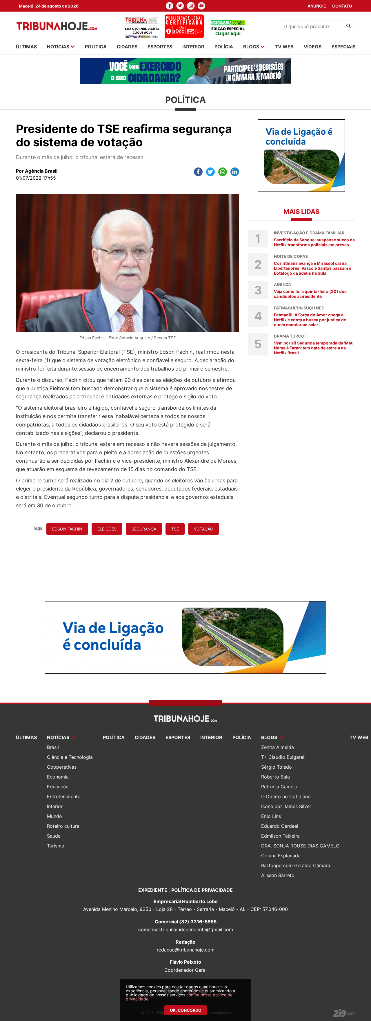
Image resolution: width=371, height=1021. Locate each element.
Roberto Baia (275, 777)
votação (203, 528)
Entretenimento (64, 796)
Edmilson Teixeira (280, 836)
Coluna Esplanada (281, 855)
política (96, 47)
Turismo (55, 846)
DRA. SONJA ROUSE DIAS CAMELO (300, 846)
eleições (107, 528)
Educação (58, 787)
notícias (58, 47)
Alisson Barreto (277, 875)
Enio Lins (271, 816)
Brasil (53, 747)
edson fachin (67, 528)
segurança (144, 528)
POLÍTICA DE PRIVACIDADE (202, 890)
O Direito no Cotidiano (286, 796)
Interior (55, 806)
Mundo (54, 816)
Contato (342, 5)
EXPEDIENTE (152, 890)
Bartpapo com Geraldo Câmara (295, 865)
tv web (284, 47)
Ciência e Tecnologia (70, 757)
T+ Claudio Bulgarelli (284, 757)
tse (175, 528)
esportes (160, 47)
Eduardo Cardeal (279, 826)
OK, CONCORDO (185, 1010)
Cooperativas (62, 767)
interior (193, 47)
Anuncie (317, 5)
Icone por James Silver (286, 806)
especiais (343, 47)
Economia (58, 777)
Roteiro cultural (64, 826)
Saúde (54, 836)
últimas (26, 47)
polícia (223, 47)
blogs (251, 47)
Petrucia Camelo (279, 787)
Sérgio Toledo (276, 767)
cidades (127, 47)
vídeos (312, 47)
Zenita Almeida (277, 747)
